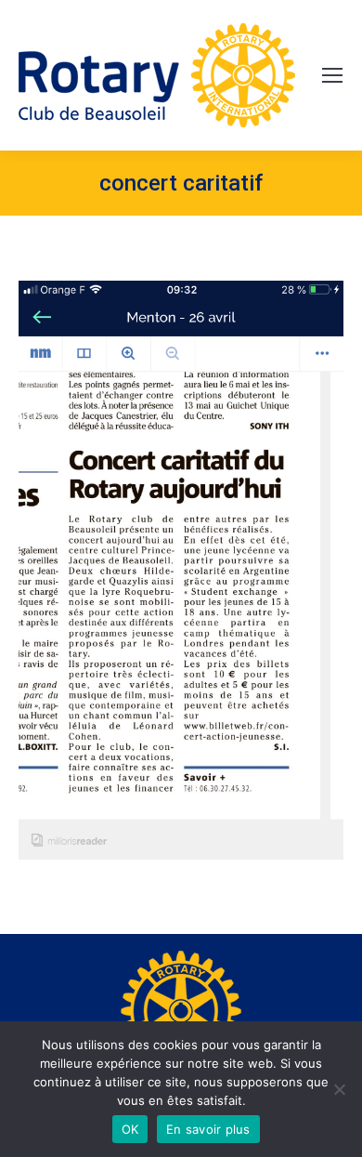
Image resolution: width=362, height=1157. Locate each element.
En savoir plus (208, 1129)
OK (130, 1129)
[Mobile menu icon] (332, 75)
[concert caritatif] (181, 570)
